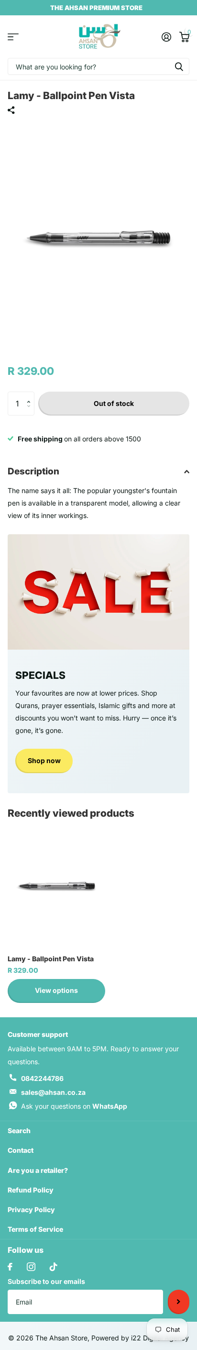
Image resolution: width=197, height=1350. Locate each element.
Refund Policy (31, 1190)
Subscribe (178, 1302)
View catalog (13, 37)
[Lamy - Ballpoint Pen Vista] (56, 886)
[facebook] (10, 1267)
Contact (20, 1150)
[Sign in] (166, 36)
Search (19, 1130)
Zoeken (178, 66)
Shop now (44, 760)
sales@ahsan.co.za (53, 1092)
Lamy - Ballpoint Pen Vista (51, 959)
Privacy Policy (31, 1209)
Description (33, 471)
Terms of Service (35, 1229)
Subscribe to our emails (46, 1281)
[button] (30, 395)
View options (56, 990)
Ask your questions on (74, 1106)
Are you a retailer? (38, 1170)
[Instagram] (31, 1266)
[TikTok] (53, 1266)
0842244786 (42, 1078)
